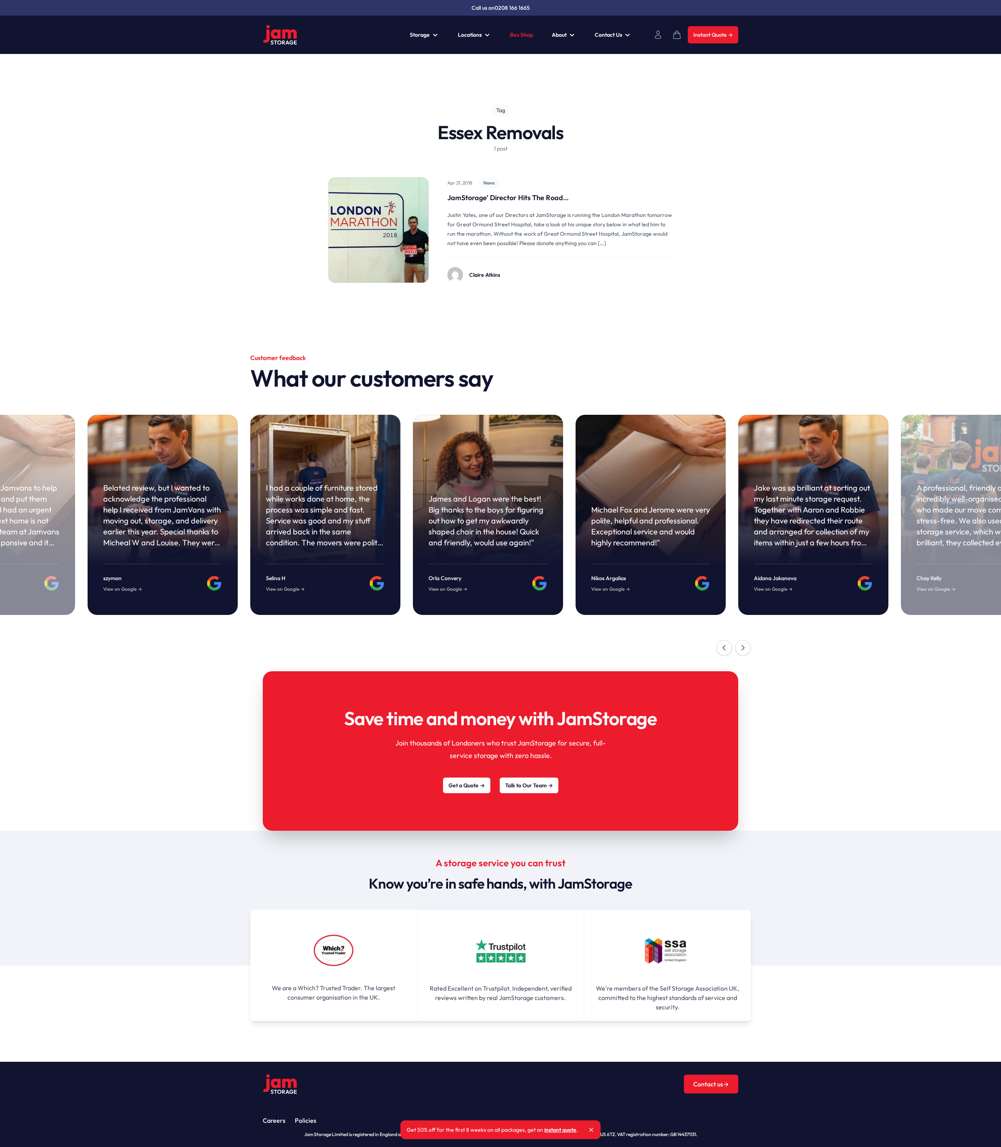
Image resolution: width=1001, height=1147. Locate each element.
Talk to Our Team (529, 785)
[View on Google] (377, 583)
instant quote (560, 1129)
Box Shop (521, 34)
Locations (470, 34)
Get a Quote (466, 785)
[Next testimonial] (743, 648)
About (559, 34)
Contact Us (608, 34)
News (489, 183)
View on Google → (285, 589)
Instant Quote (713, 34)
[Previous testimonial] (724, 648)
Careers (274, 1120)
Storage (420, 34)
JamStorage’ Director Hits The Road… (508, 197)
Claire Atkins (484, 274)
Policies (305, 1120)
